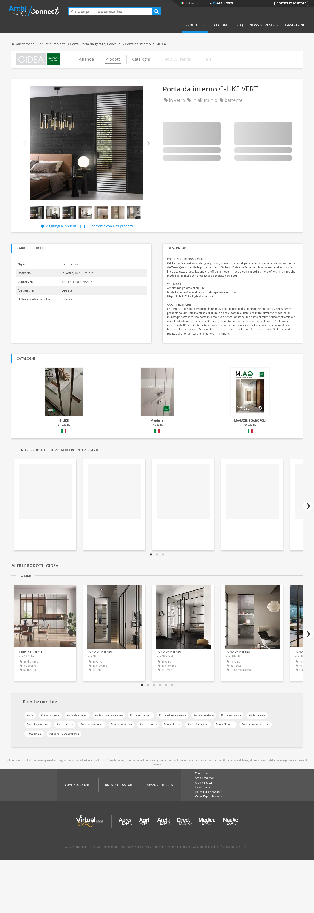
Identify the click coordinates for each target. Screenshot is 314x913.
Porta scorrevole (121, 724)
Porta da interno (77, 715)
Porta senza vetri (141, 715)
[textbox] (110, 11)
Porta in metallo (204, 715)
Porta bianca (172, 724)
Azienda (86, 59)
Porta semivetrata (91, 724)
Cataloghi (220, 25)
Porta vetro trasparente (64, 734)
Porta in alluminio (38, 724)
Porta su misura (231, 715)
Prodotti (194, 25)
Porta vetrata (257, 715)
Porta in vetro (148, 724)
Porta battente (50, 715)
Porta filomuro (225, 724)
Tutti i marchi (203, 773)
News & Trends (262, 25)
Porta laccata (64, 724)
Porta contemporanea (109, 715)
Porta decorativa (197, 724)
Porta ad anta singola (172, 715)
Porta (30, 715)
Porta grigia (34, 734)
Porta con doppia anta (256, 724)
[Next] (148, 143)
